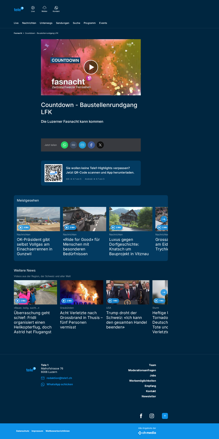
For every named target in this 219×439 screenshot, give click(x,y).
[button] (73, 145)
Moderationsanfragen (142, 370)
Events (103, 22)
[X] (100, 145)
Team (152, 365)
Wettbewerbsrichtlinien (58, 431)
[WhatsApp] (64, 145)
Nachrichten (29, 22)
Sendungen (62, 22)
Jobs (153, 375)
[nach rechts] (164, 219)
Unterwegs (46, 22)
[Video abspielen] (91, 67)
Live (16, 22)
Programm (90, 22)
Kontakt (151, 391)
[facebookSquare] (141, 416)
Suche (76, 22)
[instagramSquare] (152, 416)
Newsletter (149, 396)
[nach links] (18, 219)
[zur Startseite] (19, 9)
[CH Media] (147, 432)
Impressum (37, 431)
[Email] (82, 145)
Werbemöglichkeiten (142, 380)
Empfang (150, 385)
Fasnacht (18, 33)
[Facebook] (91, 145)
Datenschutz (22, 431)
